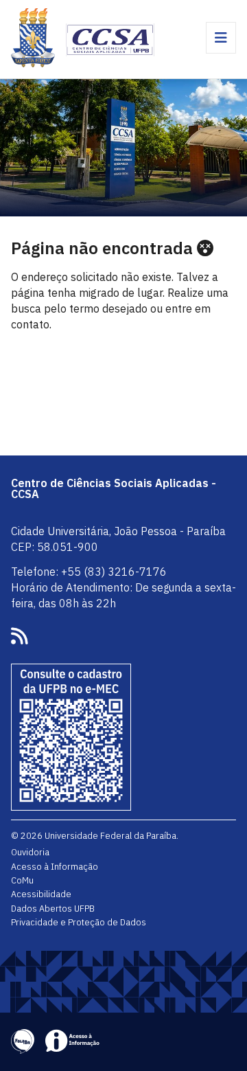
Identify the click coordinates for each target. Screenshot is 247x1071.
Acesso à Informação (54, 866)
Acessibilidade (41, 894)
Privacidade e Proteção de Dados (78, 922)
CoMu (22, 880)
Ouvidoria (30, 852)
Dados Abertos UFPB (53, 908)
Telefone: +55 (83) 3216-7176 (89, 571)
